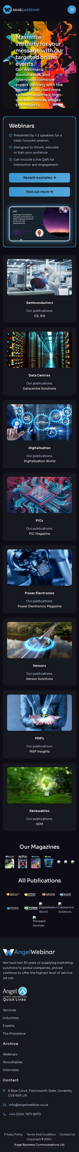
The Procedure (14, 1034)
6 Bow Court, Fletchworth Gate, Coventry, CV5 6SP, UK (40, 1093)
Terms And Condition (41, 1134)
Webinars (10, 1054)
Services (9, 1010)
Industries (11, 1018)
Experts (9, 1026)
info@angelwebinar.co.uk (28, 1105)
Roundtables (13, 1062)
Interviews (11, 1070)
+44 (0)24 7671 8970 (25, 1114)
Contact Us (67, 1134)
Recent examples (38, 178)
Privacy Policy (13, 1134)
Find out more (38, 192)
